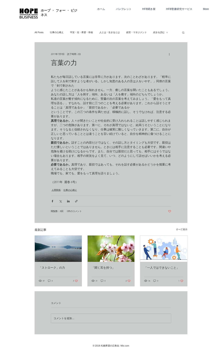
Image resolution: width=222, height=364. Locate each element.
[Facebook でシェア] (52, 201)
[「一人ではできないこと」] (163, 249)
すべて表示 (181, 229)
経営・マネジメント (136, 32)
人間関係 (56, 190)
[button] (183, 32)
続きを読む (159, 32)
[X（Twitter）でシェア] (60, 201)
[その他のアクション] (169, 54)
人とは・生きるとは (109, 32)
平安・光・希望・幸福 (81, 32)
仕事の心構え (57, 32)
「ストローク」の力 (52, 268)
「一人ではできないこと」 (161, 268)
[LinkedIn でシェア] (68, 201)
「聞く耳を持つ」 (103, 268)
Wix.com (124, 345)
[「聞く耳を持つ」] (111, 249)
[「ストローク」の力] (58, 249)
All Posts (39, 32)
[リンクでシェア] (76, 201)
